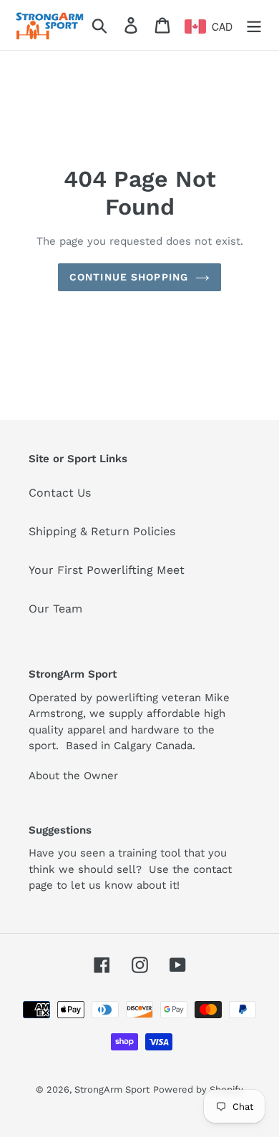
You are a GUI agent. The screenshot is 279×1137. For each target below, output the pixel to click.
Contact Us (60, 492)
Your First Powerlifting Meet (107, 570)
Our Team (55, 608)
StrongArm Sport (112, 1089)
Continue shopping (128, 277)
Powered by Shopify (198, 1089)
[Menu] (254, 25)
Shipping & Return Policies (102, 531)
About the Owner (73, 775)
